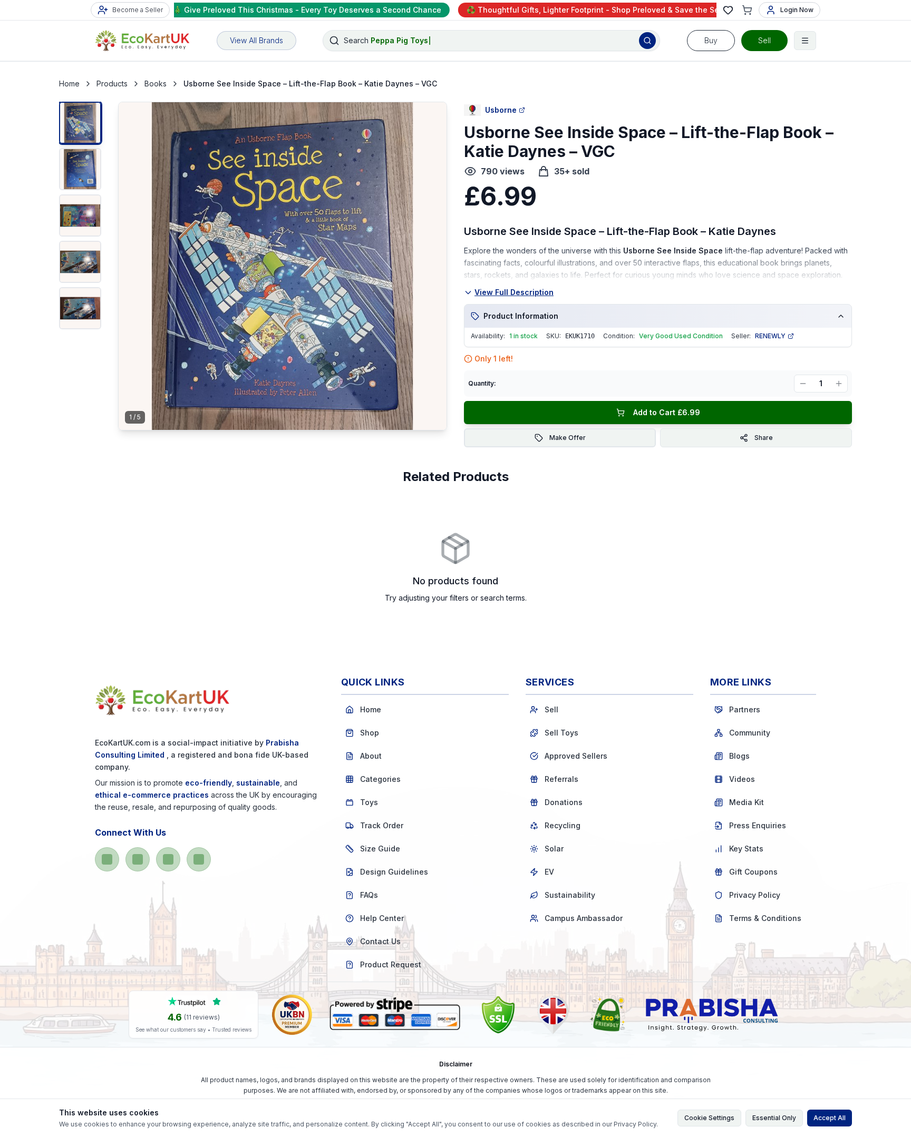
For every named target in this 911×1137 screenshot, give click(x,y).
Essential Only (774, 1118)
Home (69, 83)
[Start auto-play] (282, 413)
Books (155, 83)
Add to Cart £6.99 (666, 412)
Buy (711, 40)
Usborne (501, 109)
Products (112, 83)
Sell (764, 40)
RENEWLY (770, 336)
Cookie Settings (709, 1118)
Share (763, 438)
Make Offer (567, 438)
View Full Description (514, 292)
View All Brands (256, 40)
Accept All (829, 1118)
